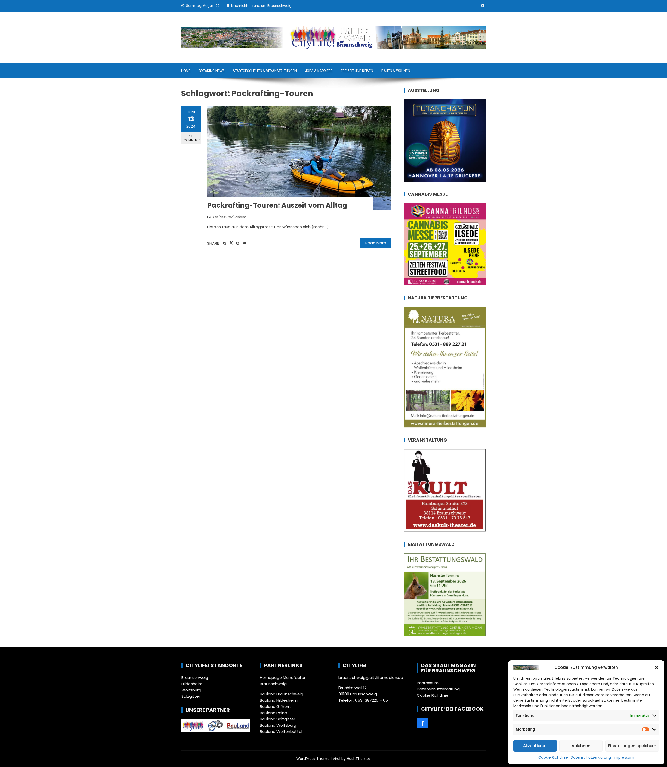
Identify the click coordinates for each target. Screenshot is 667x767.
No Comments (192, 138)
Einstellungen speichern (632, 746)
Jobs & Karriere (318, 71)
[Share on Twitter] (231, 243)
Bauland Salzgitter (277, 719)
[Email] (244, 243)
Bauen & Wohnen (395, 71)
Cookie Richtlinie (553, 757)
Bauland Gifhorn (275, 706)
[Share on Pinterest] (237, 243)
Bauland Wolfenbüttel (281, 731)
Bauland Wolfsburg (278, 725)
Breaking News (212, 71)
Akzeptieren (535, 746)
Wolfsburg (191, 690)
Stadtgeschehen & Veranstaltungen (265, 71)
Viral (336, 758)
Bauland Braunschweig (281, 694)
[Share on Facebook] (224, 243)
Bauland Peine (273, 712)
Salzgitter (190, 696)
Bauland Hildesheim (279, 700)
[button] (656, 667)
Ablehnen (581, 746)
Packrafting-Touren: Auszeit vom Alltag (277, 205)
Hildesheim (191, 683)
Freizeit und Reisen (357, 71)
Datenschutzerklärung (591, 757)
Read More (375, 242)
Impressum (624, 757)
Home (185, 71)
